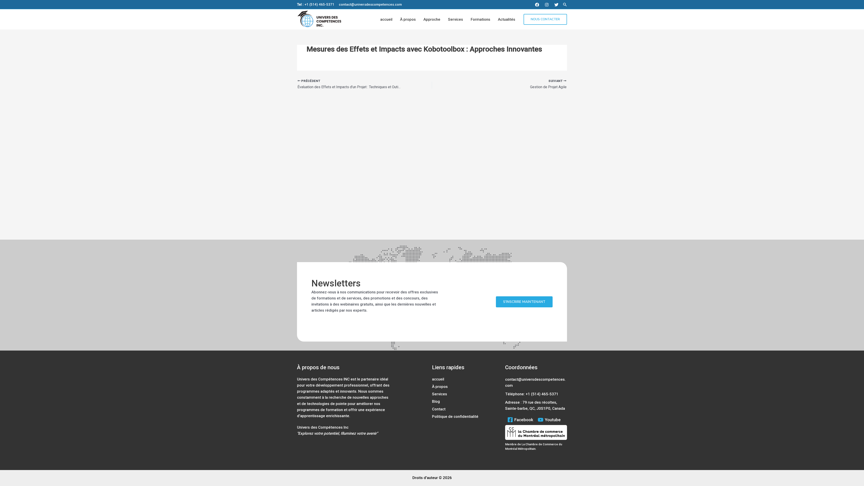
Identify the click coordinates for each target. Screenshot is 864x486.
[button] (565, 4)
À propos (408, 19)
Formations (480, 19)
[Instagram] (547, 5)
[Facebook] (537, 5)
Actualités (506, 19)
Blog (436, 401)
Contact (439, 409)
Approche (431, 19)
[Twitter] (556, 5)
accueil (386, 19)
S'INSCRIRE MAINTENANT (524, 301)
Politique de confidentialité (455, 416)
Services (455, 19)
